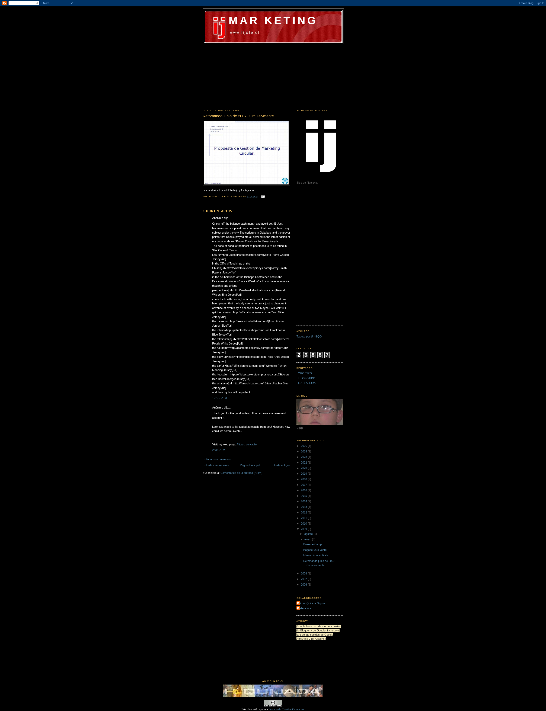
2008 (304, 573)
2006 (304, 584)
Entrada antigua (280, 465)
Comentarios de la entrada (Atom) (241, 472)
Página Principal (250, 465)
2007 (304, 579)
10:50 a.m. (220, 398)
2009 (304, 529)
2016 (304, 490)
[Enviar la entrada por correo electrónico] (262, 196)
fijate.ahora (304, 608)
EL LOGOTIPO (305, 378)
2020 (304, 468)
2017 (304, 484)
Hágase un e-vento (315, 549)
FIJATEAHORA (306, 383)
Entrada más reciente (216, 465)
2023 (304, 457)
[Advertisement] (273, 76)
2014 (304, 501)
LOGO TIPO (304, 373)
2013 (304, 507)
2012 (304, 512)
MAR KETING (273, 20)
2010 (304, 523)
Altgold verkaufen (247, 444)
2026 (304, 446)
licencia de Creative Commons (286, 709)
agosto (309, 533)
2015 (304, 495)
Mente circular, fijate (315, 555)
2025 (304, 451)
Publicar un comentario (217, 459)
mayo (308, 539)
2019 (304, 473)
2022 (304, 462)
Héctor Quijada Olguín (311, 603)
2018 (304, 479)
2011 (304, 518)
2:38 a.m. (219, 450)
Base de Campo (313, 544)
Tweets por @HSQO (309, 336)
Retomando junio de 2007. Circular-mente (238, 116)
